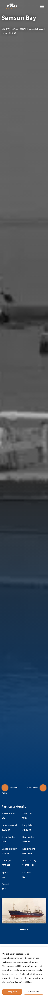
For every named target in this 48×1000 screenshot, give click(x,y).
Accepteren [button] (12, 992)
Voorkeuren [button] (33, 992)
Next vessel (32, 788)
